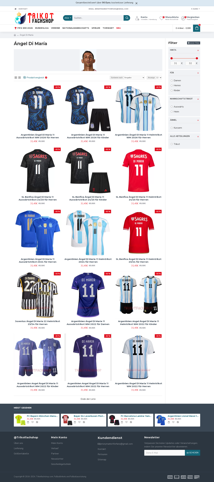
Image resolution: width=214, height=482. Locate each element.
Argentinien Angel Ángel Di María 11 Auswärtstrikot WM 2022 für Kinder (38, 385)
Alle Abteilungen (180, 136)
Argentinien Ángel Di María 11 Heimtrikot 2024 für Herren (88, 260)
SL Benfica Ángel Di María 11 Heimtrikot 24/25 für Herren (138, 198)
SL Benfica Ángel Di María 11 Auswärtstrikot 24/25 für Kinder (88, 198)
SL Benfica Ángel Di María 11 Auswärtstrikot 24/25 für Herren (38, 198)
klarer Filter (194, 43)
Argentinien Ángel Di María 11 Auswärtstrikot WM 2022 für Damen (88, 323)
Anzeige (151, 77)
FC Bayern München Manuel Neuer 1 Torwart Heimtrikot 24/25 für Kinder (42, 416)
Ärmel (173, 120)
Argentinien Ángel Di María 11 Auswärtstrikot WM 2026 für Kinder (88, 136)
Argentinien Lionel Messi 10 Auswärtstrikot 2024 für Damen (183, 416)
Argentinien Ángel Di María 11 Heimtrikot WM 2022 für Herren (138, 385)
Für (172, 72)
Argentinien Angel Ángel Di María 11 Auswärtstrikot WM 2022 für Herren (88, 385)
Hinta (173, 50)
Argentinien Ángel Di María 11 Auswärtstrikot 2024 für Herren (37, 260)
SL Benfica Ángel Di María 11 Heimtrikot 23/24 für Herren (138, 260)
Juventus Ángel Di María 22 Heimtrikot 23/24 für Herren (37, 323)
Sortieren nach (117, 77)
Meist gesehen (22, 408)
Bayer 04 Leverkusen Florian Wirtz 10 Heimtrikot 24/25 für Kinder (89, 416)
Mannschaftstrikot (181, 99)
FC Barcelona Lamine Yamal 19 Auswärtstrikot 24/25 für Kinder (136, 416)
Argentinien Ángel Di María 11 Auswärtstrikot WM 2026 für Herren (37, 136)
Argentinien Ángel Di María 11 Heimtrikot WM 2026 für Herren (138, 136)
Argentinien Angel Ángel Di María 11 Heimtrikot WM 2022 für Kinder (138, 323)
